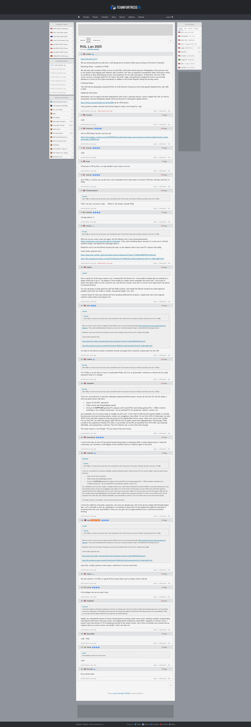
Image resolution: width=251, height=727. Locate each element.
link (169, 111)
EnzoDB (90, 669)
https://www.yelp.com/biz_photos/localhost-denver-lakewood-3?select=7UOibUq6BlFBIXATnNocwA (118, 255)
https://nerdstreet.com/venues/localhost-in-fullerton (100, 241)
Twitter (139, 724)
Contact (78, 724)
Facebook (155, 724)
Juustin (89, 226)
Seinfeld (89, 212)
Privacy (85, 724)
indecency (89, 128)
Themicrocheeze (92, 190)
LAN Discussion (93, 49)
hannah (89, 148)
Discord (146, 724)
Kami (88, 161)
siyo (88, 520)
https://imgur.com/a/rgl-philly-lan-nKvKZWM (97, 103)
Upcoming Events (62, 61)
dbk (88, 305)
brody (89, 587)
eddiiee (88, 54)
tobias (89, 574)
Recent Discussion (61, 97)
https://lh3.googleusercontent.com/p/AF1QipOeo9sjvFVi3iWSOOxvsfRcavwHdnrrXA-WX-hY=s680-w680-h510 (122, 259)
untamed (90, 453)
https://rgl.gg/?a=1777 (89, 59)
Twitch (173, 724)
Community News (61, 24)
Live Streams (189, 24)
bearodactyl (91, 437)
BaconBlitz (91, 634)
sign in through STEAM (121, 693)
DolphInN (90, 383)
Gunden (89, 115)
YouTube (165, 724)
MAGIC (89, 267)
